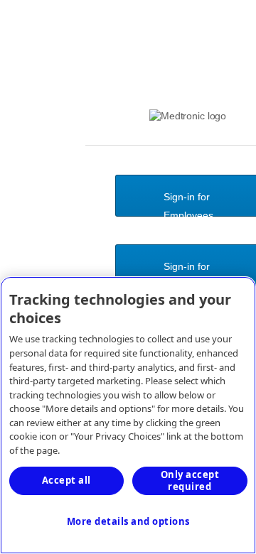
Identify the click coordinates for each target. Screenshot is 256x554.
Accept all (66, 480)
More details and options (128, 521)
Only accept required (190, 480)
